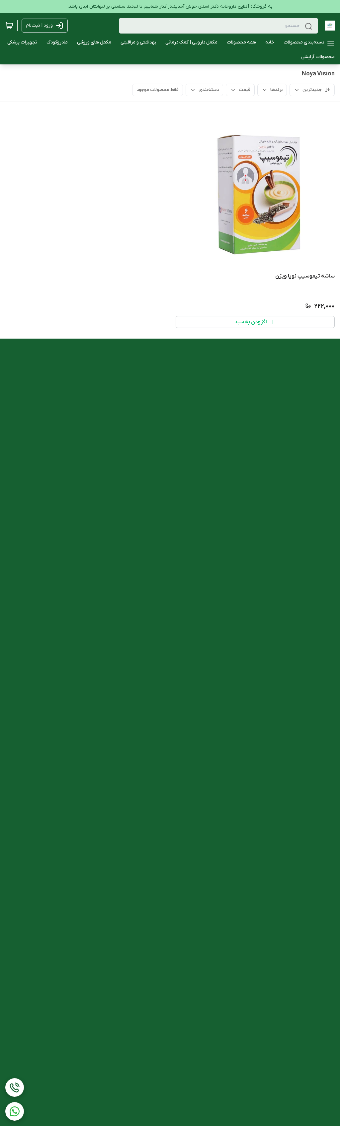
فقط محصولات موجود (157, 90)
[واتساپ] (14, 1111)
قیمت (244, 90)
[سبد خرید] (9, 26)
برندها (276, 90)
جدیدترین (312, 90)
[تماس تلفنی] (14, 1087)
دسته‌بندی (209, 90)
